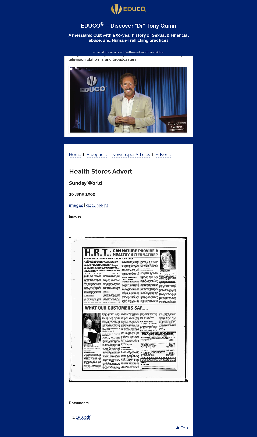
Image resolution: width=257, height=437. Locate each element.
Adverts (163, 154)
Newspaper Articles (131, 154)
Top (184, 427)
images (76, 205)
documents (97, 205)
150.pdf (83, 417)
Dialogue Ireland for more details (146, 52)
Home (75, 154)
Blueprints (97, 154)
